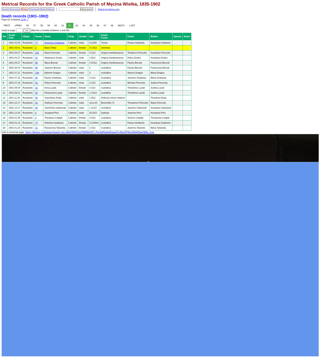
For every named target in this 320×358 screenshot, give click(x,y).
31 (36, 128)
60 (55, 25)
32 (36, 88)
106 (37, 73)
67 (105, 25)
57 (34, 25)
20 (36, 58)
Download (34, 9)
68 (112, 25)
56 (27, 25)
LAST (132, 25)
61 (62, 25)
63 (77, 25)
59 (48, 25)
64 (84, 25)
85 (36, 63)
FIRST (7, 25)
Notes (43, 9)
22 (36, 103)
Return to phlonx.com (108, 9)
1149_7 (25, 19)
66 (98, 25)
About (51, 9)
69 (36, 108)
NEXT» (121, 25)
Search (5, 9)
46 (36, 98)
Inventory (15, 9)
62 (70, 25)
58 (41, 25)
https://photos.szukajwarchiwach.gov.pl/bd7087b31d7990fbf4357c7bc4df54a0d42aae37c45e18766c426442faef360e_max (89, 132)
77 (36, 43)
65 (91, 25)
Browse (24, 9)
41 (36, 83)
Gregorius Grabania (54, 43)
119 (37, 53)
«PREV (18, 25)
